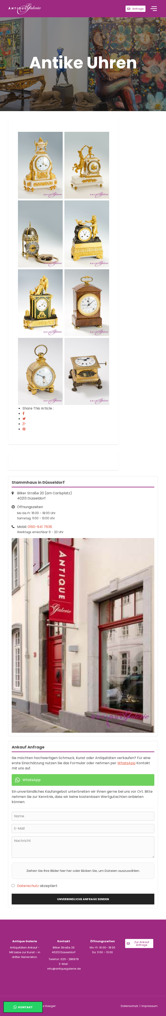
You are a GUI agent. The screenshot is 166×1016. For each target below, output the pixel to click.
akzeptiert (37, 885)
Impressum (150, 1006)
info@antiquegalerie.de (64, 969)
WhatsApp (126, 763)
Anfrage (138, 9)
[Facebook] (23, 413)
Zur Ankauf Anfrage (141, 943)
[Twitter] (24, 418)
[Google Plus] (24, 423)
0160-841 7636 (40, 526)
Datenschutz (28, 885)
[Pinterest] (24, 429)
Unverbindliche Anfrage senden (83, 899)
